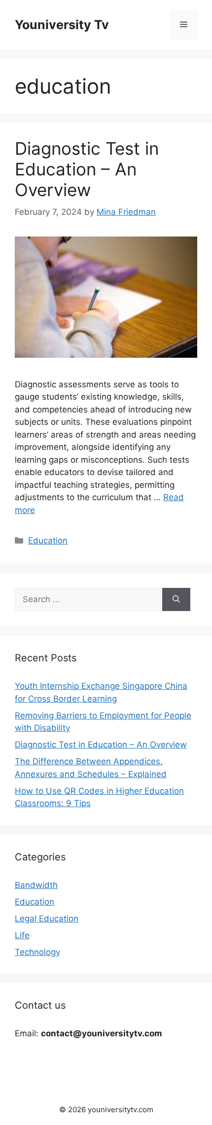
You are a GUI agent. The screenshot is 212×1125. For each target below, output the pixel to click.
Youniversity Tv (62, 24)
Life (22, 935)
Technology (37, 952)
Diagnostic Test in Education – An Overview (87, 169)
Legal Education (46, 918)
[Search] (176, 600)
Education (48, 540)
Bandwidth (36, 885)
